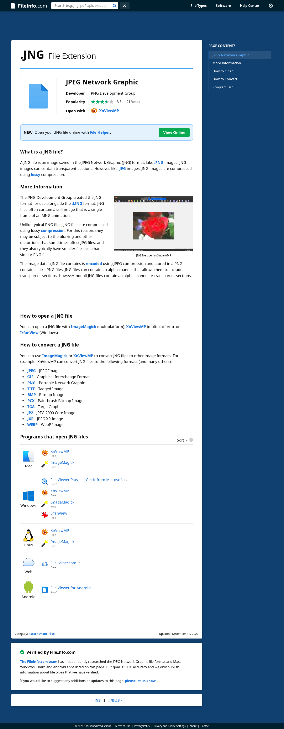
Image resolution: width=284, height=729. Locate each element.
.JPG (122, 168)
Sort (180, 440)
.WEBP (32, 424)
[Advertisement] (142, 25)
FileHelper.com (63, 562)
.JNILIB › (115, 700)
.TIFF (30, 388)
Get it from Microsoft (104, 479)
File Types (199, 5)
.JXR (30, 418)
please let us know (140, 680)
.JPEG (31, 370)
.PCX (30, 400)
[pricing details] (191, 439)
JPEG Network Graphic (230, 55)
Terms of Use (122, 726)
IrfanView (29, 332)
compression (53, 230)
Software (223, 5)
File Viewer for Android (71, 587)
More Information (226, 63)
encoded (94, 263)
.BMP (31, 394)
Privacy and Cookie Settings (170, 726)
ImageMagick (83, 326)
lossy (35, 174)
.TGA (30, 406)
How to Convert (224, 79)
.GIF (29, 376)
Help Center (249, 5)
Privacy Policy (142, 726)
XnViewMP (109, 110)
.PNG (158, 162)
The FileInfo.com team (38, 661)
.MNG (77, 203)
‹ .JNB (96, 700)
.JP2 (29, 412)
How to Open (222, 71)
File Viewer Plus (64, 479)
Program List (222, 87)
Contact (204, 726)
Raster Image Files (42, 634)
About (193, 726)
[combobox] (84, 5)
